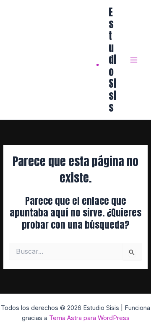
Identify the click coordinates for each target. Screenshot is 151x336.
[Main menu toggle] (134, 60)
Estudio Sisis (112, 60)
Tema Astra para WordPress (89, 318)
